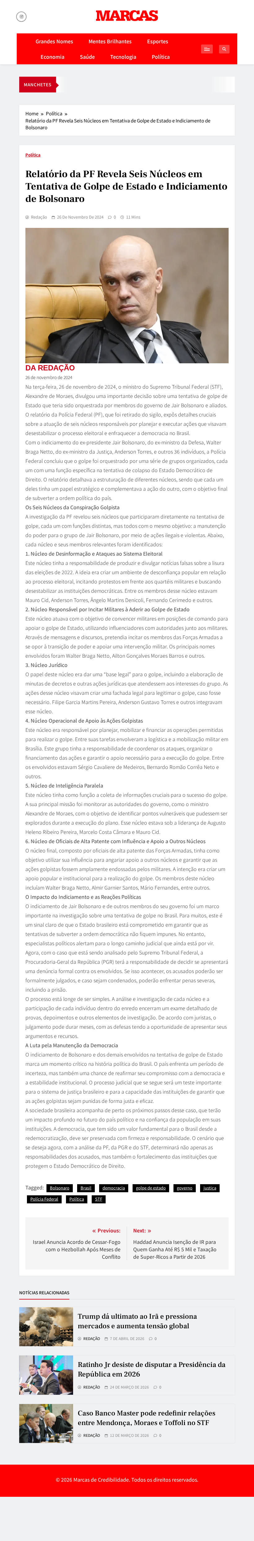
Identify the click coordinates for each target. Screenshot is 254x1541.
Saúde (87, 56)
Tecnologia (123, 56)
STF (98, 1199)
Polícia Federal (44, 1199)
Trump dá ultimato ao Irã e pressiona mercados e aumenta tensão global (137, 1321)
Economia (52, 56)
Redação (39, 217)
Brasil (86, 1188)
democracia (114, 1188)
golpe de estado (151, 1188)
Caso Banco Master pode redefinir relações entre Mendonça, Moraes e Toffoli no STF (146, 1418)
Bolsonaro (59, 1188)
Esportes (157, 41)
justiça (210, 1188)
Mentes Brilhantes (110, 41)
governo (184, 1188)
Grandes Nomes (54, 41)
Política (161, 56)
